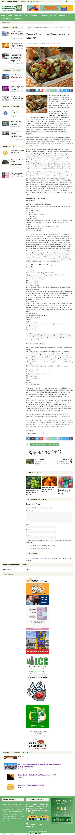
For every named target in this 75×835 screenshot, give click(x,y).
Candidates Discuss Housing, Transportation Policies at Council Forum (17, 135)
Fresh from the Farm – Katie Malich (32, 492)
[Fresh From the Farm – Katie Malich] (49, 481)
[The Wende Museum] (37, 653)
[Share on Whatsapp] (54, 90)
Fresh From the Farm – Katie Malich (48, 489)
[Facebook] (66, 1)
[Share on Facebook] (28, 90)
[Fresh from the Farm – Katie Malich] (33, 482)
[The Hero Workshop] (37, 702)
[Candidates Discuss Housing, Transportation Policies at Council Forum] (5, 133)
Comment (29, 511)
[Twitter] (69, 1)
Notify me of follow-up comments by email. (42, 545)
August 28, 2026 (15, 38)
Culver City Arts (9, 146)
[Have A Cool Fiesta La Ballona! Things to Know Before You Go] (5, 33)
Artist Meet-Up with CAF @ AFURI (17, 151)
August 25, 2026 (15, 100)
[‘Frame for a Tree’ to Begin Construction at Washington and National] (5, 161)
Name (28, 524)
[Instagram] (73, 1)
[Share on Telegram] (62, 90)
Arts (26, 15)
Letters (53, 15)
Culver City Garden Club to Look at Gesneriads (17, 88)
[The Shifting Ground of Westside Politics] (5, 98)
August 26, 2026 (15, 91)
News (10, 15)
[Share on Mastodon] (58, 90)
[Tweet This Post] (32, 90)
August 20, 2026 (15, 140)
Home (3, 15)
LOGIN (46, 831)
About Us (18, 18)
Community (18, 15)
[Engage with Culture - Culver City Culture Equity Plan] (37, 628)
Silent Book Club (24, 759)
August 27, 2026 (15, 63)
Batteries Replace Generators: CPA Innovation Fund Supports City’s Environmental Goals (17, 57)
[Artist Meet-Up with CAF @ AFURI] (5, 152)
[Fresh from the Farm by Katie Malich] (65, 482)
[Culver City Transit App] (37, 727)
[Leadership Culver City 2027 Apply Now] (37, 678)
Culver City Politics (11, 106)
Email (28, 530)
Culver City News (10, 27)
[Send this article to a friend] (45, 90)
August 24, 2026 (16, 126)
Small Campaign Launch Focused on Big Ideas (17, 123)
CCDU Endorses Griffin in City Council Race (16, 112)
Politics (34, 15)
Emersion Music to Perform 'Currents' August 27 (37, 780)
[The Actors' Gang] (49, 454)
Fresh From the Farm (38, 444)
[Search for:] (64, 22)
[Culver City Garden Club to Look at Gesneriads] (5, 88)
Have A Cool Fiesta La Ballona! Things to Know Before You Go (17, 34)
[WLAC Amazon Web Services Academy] (37, 604)
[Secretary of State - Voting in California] (37, 748)
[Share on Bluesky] (66, 90)
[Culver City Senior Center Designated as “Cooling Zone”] (5, 45)
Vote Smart (44, 15)
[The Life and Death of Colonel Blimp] (5, 175)
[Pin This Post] (41, 90)
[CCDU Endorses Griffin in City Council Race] (5, 113)
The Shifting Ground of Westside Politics (17, 97)
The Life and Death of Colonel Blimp (17, 173)
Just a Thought (6, 18)
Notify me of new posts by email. (39, 548)
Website (29, 535)
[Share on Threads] (71, 90)
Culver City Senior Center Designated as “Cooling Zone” (17, 45)
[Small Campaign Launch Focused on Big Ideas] (5, 123)
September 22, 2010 (35, 43)
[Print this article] (49, 90)
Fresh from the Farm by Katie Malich (64, 492)
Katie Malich (53, 444)
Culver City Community (12, 70)
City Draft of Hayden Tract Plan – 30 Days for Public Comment (17, 77)
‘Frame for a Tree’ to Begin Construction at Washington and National (17, 163)
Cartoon (62, 15)
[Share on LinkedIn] (37, 90)
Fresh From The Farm (50, 43)
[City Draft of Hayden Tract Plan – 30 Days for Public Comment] (5, 76)
